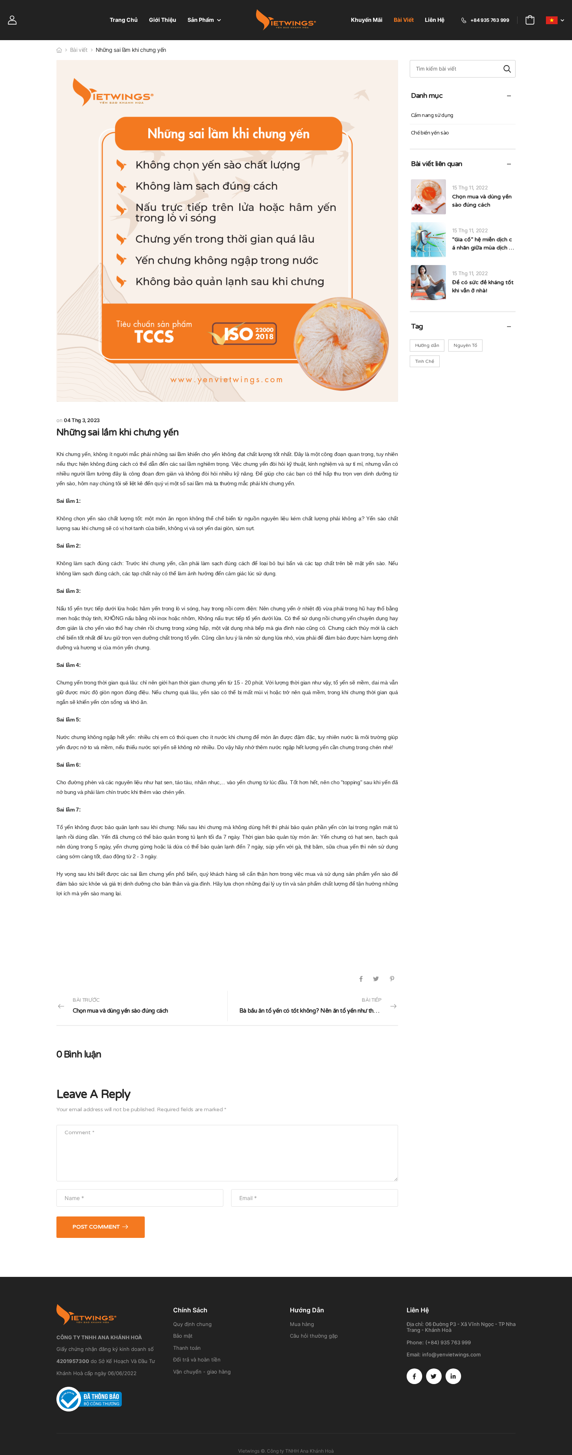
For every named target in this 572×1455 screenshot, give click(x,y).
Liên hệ (434, 19)
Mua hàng (302, 1324)
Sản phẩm (201, 19)
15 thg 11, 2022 (470, 187)
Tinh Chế (424, 361)
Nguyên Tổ (465, 345)
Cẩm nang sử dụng (432, 115)
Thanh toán (187, 1348)
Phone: (415, 1342)
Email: (414, 1354)
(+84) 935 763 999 (448, 1342)
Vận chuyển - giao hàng (202, 1371)
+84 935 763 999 (489, 20)
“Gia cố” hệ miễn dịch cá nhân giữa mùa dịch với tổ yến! (482, 247)
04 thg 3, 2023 (82, 420)
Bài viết (404, 19)
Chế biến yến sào (430, 133)
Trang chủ (124, 19)
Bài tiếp (318, 1006)
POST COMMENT (96, 1226)
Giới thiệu (162, 19)
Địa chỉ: (415, 1324)
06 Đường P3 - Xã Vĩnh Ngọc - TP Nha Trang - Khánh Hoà (461, 1327)
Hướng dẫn (427, 345)
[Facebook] (361, 979)
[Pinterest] (392, 979)
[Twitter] (376, 979)
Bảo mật (183, 1336)
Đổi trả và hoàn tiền (197, 1359)
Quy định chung (192, 1324)
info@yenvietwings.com (451, 1354)
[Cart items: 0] (530, 20)
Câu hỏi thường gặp (314, 1336)
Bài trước (120, 1006)
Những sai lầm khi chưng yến (117, 432)
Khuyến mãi (367, 19)
